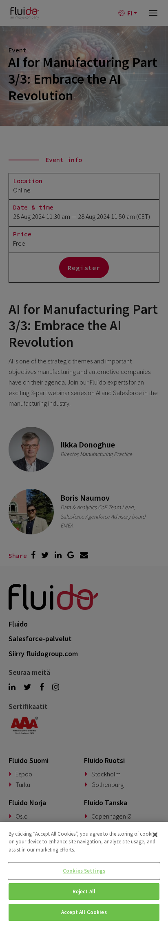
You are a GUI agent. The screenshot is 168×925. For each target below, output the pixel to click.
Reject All (84, 891)
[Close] (155, 835)
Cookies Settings (84, 870)
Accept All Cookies (83, 912)
